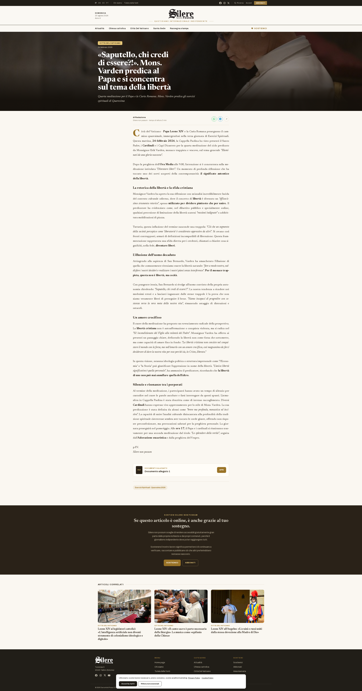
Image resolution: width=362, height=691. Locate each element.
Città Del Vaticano (139, 28)
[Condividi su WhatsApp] (214, 119)
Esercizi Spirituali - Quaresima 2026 (150, 488)
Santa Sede (159, 28)
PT (107, 3)
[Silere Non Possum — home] (181, 14)
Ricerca (240, 3)
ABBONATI (260, 3)
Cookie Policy (207, 678)
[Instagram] (224, 3)
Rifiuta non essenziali (150, 684)
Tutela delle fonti (131, 3)
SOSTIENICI (260, 28)
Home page (160, 662)
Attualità (99, 28)
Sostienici (238, 662)
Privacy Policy (194, 678)
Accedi (249, 3)
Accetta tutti (127, 684)
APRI (221, 470)
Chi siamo (117, 3)
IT (96, 3)
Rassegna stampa (179, 28)
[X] (228, 3)
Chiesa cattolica (117, 28)
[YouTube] (109, 675)
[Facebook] (220, 3)
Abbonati (237, 667)
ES (103, 3)
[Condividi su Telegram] (220, 119)
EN (99, 3)
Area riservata (239, 671)
